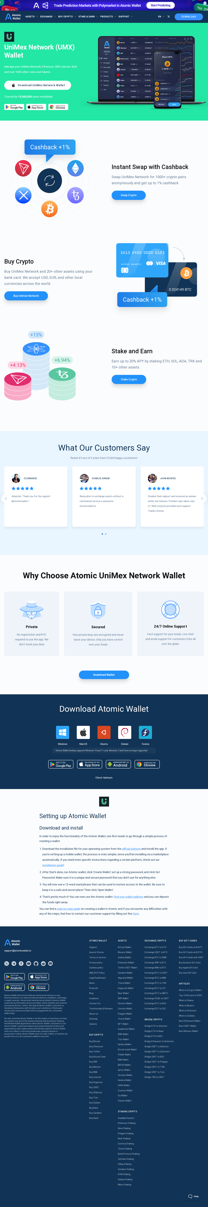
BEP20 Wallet (124, 1065)
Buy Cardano (95, 1113)
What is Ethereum (187, 1010)
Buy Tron (93, 1097)
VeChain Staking (126, 1159)
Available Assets (126, 1118)
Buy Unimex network (26, 295)
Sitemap (93, 1019)
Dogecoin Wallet (126, 988)
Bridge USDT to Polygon (156, 1062)
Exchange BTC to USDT (156, 973)
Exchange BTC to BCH (155, 1003)
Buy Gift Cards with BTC (190, 947)
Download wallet (104, 674)
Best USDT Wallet (187, 1026)
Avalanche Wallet (126, 1029)
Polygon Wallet (125, 1014)
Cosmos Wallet (125, 1090)
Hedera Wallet (124, 1044)
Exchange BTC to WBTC (156, 993)
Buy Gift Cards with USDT (191, 957)
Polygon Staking (126, 1133)
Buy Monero (95, 1067)
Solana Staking (125, 1179)
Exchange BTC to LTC (155, 988)
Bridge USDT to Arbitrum (157, 1046)
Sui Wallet (122, 1095)
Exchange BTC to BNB (155, 978)
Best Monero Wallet (188, 1031)
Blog (91, 993)
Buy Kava (93, 1108)
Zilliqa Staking (124, 1164)
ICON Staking (124, 1174)
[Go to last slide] (5, 498)
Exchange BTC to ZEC (155, 1008)
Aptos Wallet (124, 1070)
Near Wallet (123, 993)
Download (189, 16)
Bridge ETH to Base (154, 1031)
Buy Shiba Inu (95, 1092)
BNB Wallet (123, 1034)
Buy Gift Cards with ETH (190, 952)
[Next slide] (202, 498)
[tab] (102, 534)
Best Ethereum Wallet (189, 1021)
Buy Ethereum (96, 1046)
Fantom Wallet (125, 1003)
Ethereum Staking (127, 1123)
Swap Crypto (129, 195)
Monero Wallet (125, 952)
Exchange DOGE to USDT (157, 998)
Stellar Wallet (124, 1054)
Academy (94, 998)
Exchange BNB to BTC (155, 967)
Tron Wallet (123, 1039)
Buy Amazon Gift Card (189, 962)
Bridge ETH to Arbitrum (156, 1026)
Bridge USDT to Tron (155, 1072)
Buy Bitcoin (94, 1041)
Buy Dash (93, 1118)
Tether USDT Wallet (127, 967)
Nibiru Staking (124, 1184)
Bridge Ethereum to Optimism (159, 1041)
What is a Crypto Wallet (190, 990)
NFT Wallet (123, 1024)
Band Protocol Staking (129, 1154)
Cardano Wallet (125, 973)
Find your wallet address (128, 896)
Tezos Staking (125, 1148)
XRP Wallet (123, 998)
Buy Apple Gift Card (188, 967)
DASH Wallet (124, 1085)
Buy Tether (94, 1051)
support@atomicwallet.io (17, 950)
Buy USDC (94, 1087)
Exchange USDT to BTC (156, 952)
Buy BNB (93, 1072)
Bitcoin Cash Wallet (127, 1049)
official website (131, 848)
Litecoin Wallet (125, 1008)
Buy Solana (94, 1102)
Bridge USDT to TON (154, 1067)
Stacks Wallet (124, 1101)
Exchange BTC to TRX (155, 983)
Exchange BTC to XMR (156, 957)
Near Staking (124, 1138)
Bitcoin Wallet (124, 947)
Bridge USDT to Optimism (157, 1051)
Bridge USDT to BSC (154, 1056)
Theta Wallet (124, 983)
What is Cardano (187, 1016)
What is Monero (186, 1005)
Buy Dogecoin (95, 1082)
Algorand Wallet (125, 978)
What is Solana (186, 1000)
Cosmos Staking (126, 1143)
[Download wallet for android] (14, 107)
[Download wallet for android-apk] (118, 764)
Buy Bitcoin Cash (97, 1056)
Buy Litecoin (95, 1077)
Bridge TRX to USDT (154, 1077)
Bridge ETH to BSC (154, 1036)
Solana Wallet (124, 957)
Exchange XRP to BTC (155, 962)
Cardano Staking (126, 1169)
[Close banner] (204, 3)
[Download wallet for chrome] (58, 107)
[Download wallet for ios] (36, 107)
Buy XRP (93, 1062)
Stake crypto (129, 379)
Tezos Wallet (124, 1019)
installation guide (52, 865)
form (136, 913)
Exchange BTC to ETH (155, 947)
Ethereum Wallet (126, 962)
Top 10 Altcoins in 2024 (190, 995)
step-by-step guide (68, 908)
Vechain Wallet (125, 1075)
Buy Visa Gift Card (187, 973)
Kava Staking (124, 1128)
